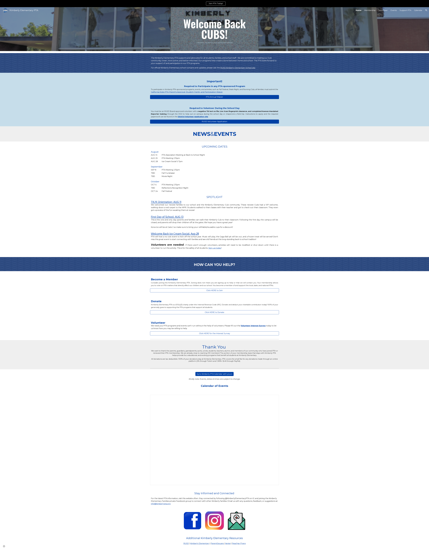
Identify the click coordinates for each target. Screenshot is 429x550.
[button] (426, 10)
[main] (214, 29)
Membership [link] (370, 10)
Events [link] (394, 10)
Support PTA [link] (405, 10)
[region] (214, 3)
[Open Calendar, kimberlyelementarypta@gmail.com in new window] (275, 398)
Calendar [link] (418, 10)
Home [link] (358, 10)
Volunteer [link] (383, 10)
